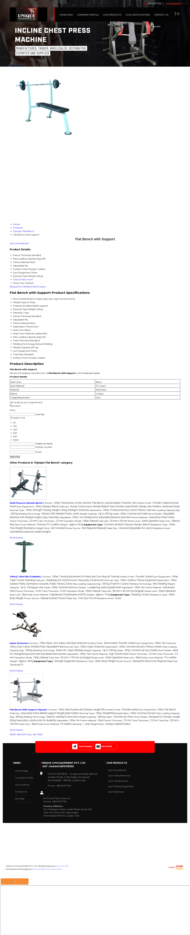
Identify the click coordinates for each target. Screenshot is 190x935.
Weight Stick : (50, 528)
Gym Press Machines (119, 775)
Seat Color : (18, 594)
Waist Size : (129, 528)
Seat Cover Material (23, 333)
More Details (20, 299)
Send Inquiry (39, 286)
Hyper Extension (19, 643)
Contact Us (161, 14)
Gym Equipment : (38, 506)
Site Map (19, 798)
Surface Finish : (136, 576)
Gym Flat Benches (118, 781)
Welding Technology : (48, 513)
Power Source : (85, 528)
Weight (17, 302)
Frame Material (21, 323)
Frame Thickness (22, 316)
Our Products (112, 14)
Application (19, 326)
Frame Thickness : (23, 521)
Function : (89, 503)
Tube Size (18, 354)
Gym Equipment (21, 351)
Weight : (71, 524)
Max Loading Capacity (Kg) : (101, 584)
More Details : (96, 587)
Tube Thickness (21, 340)
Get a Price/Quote (19, 243)
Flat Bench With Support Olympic (28, 709)
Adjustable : (95, 517)
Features (18, 305)
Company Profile (88, 14)
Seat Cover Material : (37, 524)
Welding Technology (24, 344)
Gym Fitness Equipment (121, 786)
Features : (119, 506)
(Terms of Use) (62, 866)
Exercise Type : (49, 510)
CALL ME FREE (35, 734)
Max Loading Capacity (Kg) (27, 337)
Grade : (130, 513)
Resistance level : (108, 598)
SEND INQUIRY (18, 734)
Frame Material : (153, 517)
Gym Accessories (117, 770)
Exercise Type (20, 309)
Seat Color (18, 330)
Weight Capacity (21, 347)
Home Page (66, 14)
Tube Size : (112, 521)
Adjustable (18, 319)
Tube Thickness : (50, 521)
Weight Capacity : (96, 513)
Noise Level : (143, 521)
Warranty (18, 312)
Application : (120, 510)
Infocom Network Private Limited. (47, 869)
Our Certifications (138, 14)
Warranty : (81, 724)
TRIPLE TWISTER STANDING (25, 576)
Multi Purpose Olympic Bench (26, 503)
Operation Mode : (81, 521)
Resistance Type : (96, 661)
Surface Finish (20, 358)
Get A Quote (173, 3)
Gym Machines (116, 791)
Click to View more (23, 279)
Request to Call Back (21, 286)
